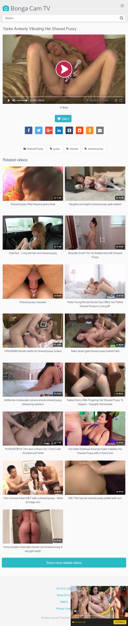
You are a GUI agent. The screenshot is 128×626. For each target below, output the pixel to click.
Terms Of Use (64, 595)
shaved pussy (95, 149)
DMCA (64, 602)
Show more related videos (64, 562)
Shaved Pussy (34, 149)
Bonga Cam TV (29, 8)
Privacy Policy (64, 608)
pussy (56, 149)
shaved (73, 149)
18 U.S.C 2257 (64, 588)
